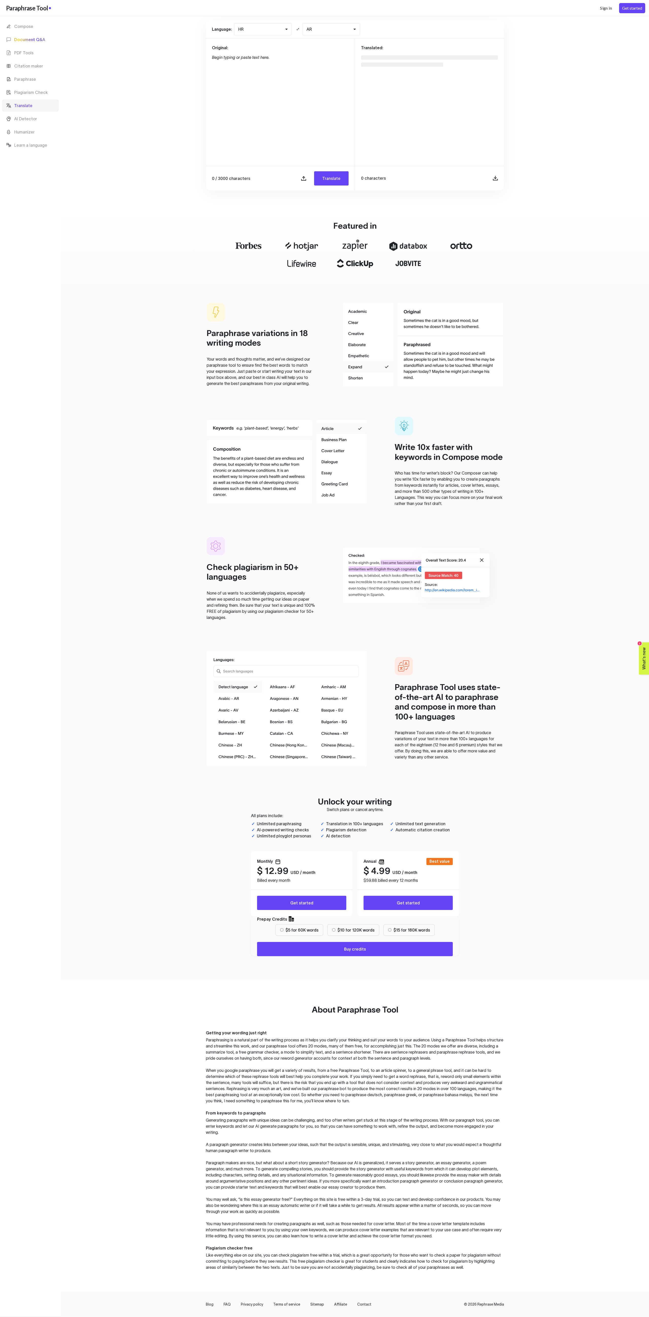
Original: (220, 47)
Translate (331, 178)
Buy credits (355, 949)
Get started (301, 903)
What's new (642, 656)
